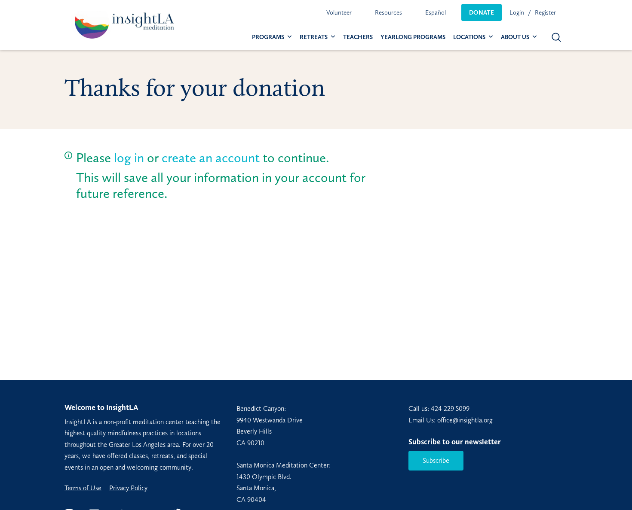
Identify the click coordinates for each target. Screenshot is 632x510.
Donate (481, 12)
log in (129, 158)
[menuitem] (339, 12)
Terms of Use (82, 488)
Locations (469, 37)
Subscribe (436, 460)
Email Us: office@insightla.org (450, 420)
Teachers (358, 37)
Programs (268, 37)
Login (516, 12)
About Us (515, 37)
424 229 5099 (450, 408)
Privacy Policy (128, 488)
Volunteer (339, 12)
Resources (388, 12)
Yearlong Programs (412, 37)
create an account (211, 158)
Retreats (314, 37)
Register (545, 12)
